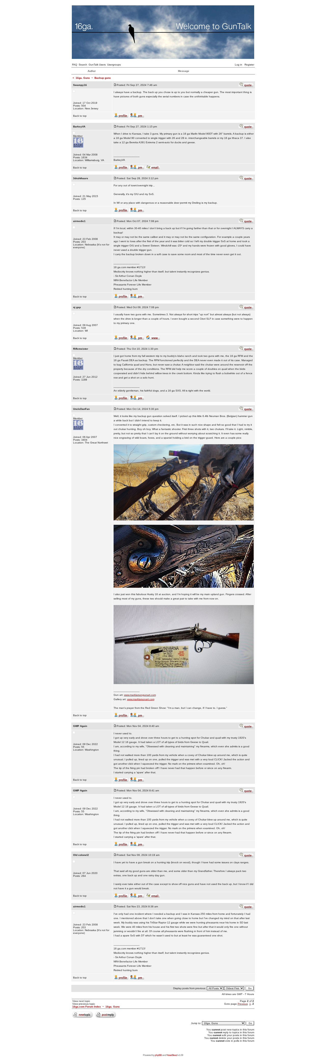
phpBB (158, 1055)
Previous (243, 1003)
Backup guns (102, 77)
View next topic (81, 1001)
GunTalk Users (97, 64)
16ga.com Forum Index (86, 1006)
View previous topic (83, 1003)
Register (249, 64)
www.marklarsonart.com (140, 699)
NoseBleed (172, 1055)
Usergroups (114, 64)
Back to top (80, 115)
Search (83, 64)
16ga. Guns (83, 77)
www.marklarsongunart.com (140, 695)
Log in (238, 64)
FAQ (74, 64)
